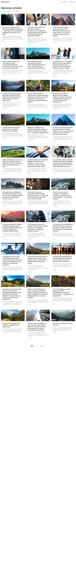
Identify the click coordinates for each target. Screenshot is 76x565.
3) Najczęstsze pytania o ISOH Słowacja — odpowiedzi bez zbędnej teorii (11, 325)
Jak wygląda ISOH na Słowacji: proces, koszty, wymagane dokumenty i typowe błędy (11, 129)
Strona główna (71, 2)
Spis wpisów (64, 2)
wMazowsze (5, 2)
